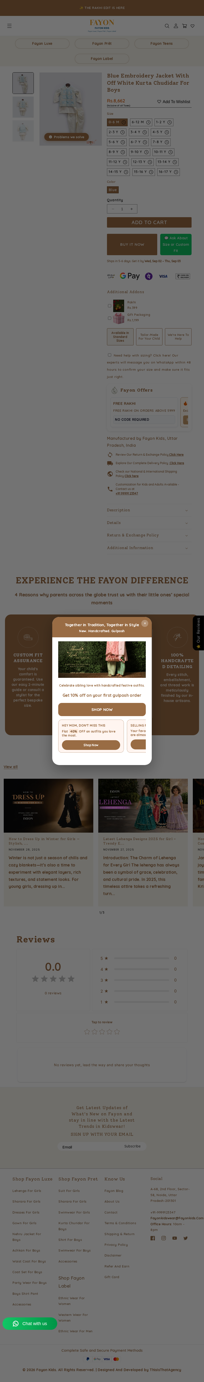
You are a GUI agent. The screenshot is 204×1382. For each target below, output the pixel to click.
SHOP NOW (102, 709)
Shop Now (91, 745)
